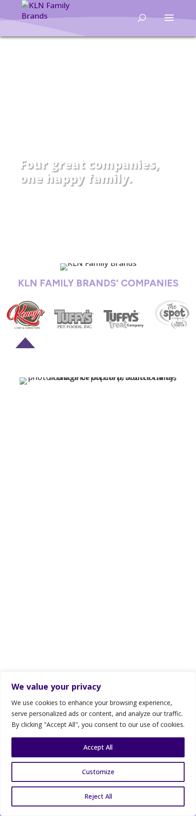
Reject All (98, 796)
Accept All (98, 747)
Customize (98, 771)
